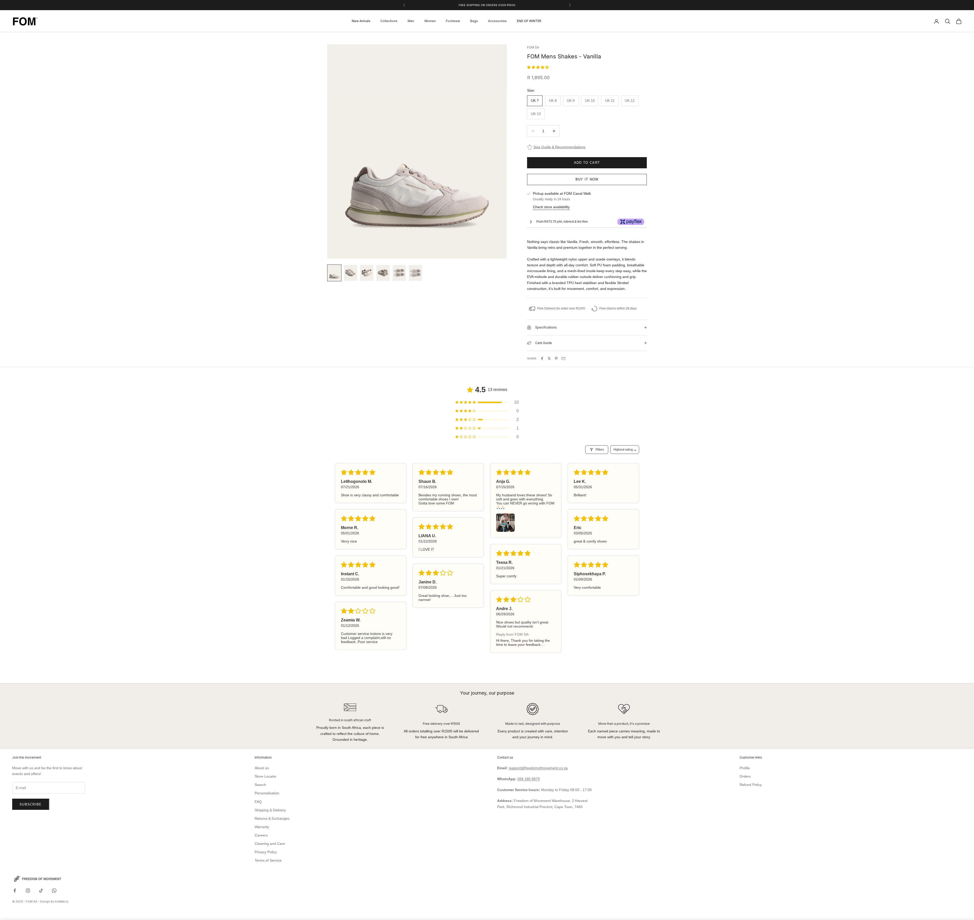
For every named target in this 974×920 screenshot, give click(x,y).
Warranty (262, 827)
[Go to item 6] (415, 273)
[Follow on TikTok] (41, 890)
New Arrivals (361, 21)
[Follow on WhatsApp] (54, 890)
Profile (745, 768)
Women (430, 21)
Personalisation (267, 793)
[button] (538, 67)
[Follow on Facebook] (14, 890)
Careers (261, 835)
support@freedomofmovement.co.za (538, 768)
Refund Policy (751, 785)
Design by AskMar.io (54, 901)
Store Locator (265, 776)
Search (260, 785)
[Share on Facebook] (542, 358)
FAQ (258, 802)
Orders (745, 776)
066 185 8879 (528, 779)
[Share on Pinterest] (556, 358)
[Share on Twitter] (549, 358)
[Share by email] (563, 358)
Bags (474, 21)
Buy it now (587, 179)
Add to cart (587, 163)
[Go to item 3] (367, 273)
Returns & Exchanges (272, 818)
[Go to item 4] (383, 273)
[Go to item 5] (399, 273)
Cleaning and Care (270, 844)
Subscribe (31, 804)
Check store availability (551, 207)
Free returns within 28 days (618, 308)
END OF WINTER (529, 21)
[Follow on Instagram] (27, 890)
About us (262, 768)
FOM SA (533, 47)
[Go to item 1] (334, 273)
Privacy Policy (266, 852)
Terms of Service (268, 860)
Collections (388, 21)
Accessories (497, 21)
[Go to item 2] (350, 273)
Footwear (453, 21)
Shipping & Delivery (270, 810)
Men (411, 21)
